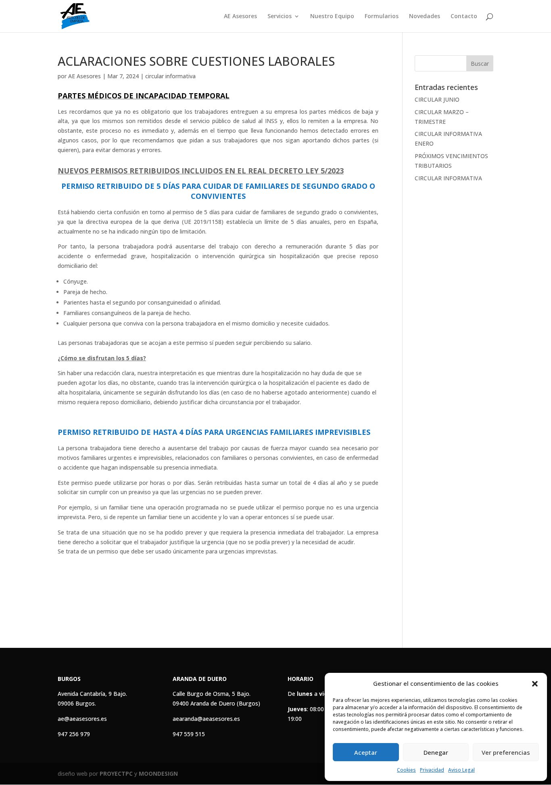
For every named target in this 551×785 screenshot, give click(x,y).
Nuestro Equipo (332, 16)
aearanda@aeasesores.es (206, 718)
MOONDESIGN (158, 773)
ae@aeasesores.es (82, 718)
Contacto (464, 16)
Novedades (424, 16)
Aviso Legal (461, 769)
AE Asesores (240, 16)
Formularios (382, 16)
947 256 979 (74, 734)
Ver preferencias (506, 752)
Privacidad (432, 769)
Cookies (406, 769)
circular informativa (170, 76)
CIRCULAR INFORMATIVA (448, 178)
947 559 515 (189, 734)
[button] (535, 684)
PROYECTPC (116, 773)
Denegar (436, 752)
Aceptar (365, 752)
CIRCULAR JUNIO (437, 99)
